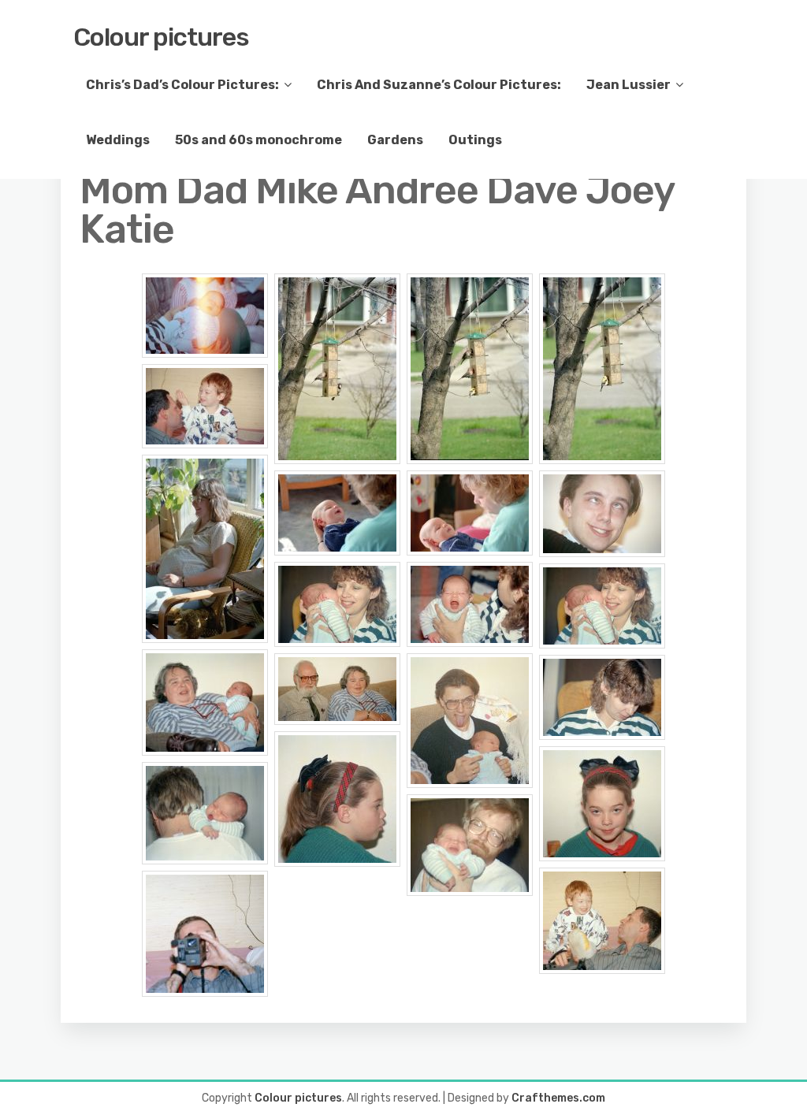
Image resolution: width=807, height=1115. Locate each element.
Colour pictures (161, 37)
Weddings (118, 139)
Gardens (395, 139)
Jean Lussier (628, 84)
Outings (475, 139)
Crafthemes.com (558, 1098)
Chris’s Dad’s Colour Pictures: (182, 84)
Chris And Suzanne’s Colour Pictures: (439, 84)
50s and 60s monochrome (258, 139)
